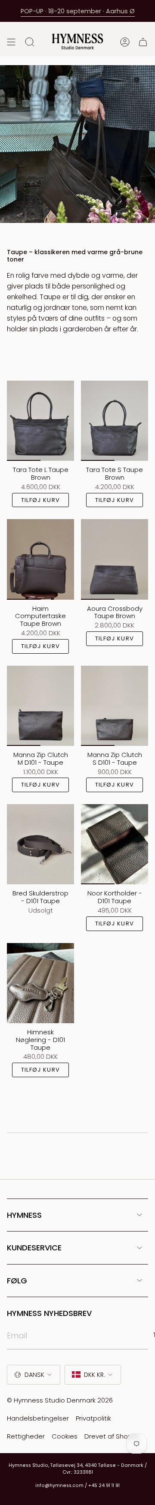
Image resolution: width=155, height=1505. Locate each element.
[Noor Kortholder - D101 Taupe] (114, 844)
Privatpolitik (93, 1418)
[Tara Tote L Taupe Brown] (40, 421)
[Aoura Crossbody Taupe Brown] (114, 559)
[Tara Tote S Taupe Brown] (114, 421)
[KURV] (143, 42)
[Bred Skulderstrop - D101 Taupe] (40, 844)
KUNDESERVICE (34, 1247)
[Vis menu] (11, 42)
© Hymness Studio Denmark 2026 (60, 1400)
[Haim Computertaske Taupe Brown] (40, 559)
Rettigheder (26, 1436)
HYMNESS (24, 1215)
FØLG (17, 1280)
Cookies (65, 1436)
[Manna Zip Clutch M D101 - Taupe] (40, 706)
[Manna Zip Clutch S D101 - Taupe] (114, 706)
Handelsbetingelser (38, 1418)
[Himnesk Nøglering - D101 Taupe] (40, 983)
